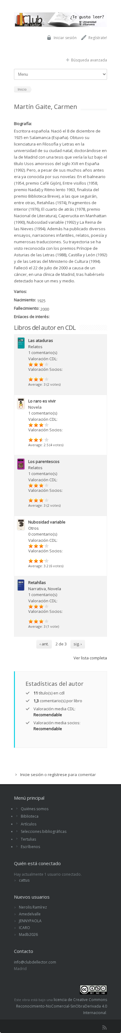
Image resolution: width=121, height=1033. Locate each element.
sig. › (78, 644)
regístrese (57, 774)
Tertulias (28, 839)
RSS (104, 1027)
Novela (35, 407)
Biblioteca (29, 816)
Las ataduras (40, 340)
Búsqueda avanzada (89, 60)
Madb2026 (28, 934)
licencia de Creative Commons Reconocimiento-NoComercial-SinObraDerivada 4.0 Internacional (61, 1006)
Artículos (28, 824)
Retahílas (37, 582)
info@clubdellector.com (35, 962)
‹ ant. (44, 644)
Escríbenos (30, 846)
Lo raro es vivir (42, 401)
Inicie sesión (31, 774)
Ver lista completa (90, 658)
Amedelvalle (30, 914)
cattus (24, 880)
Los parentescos (44, 461)
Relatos (35, 346)
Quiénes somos (34, 808)
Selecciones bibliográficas (43, 831)
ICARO (24, 927)
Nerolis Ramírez (33, 907)
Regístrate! (97, 37)
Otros (33, 528)
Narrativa (37, 588)
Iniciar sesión (65, 37)
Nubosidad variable (46, 522)
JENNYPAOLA (30, 920)
